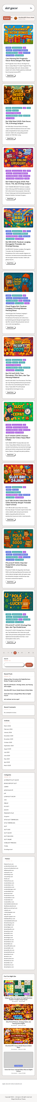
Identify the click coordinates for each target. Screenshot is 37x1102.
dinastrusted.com (9, 958)
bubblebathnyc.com (9, 918)
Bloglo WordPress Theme (18, 1099)
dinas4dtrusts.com (9, 950)
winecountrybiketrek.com (11, 868)
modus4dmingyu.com (10, 889)
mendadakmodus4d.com (11, 904)
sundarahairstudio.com (10, 866)
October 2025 (8, 742)
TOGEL (27, 178)
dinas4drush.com (8, 965)
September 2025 (9, 745)
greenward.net (8, 893)
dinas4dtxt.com (8, 933)
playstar (15, 362)
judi (24, 47)
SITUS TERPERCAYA (12, 53)
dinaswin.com (7, 956)
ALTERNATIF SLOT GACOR (11, 780)
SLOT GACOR (10, 55)
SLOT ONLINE (19, 55)
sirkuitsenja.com (8, 874)
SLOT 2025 (27, 53)
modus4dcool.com (9, 895)
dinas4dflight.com (9, 925)
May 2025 (7, 759)
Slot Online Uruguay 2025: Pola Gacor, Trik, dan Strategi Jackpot (18, 183)
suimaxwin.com (8, 872)
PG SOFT (6, 806)
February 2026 (8, 729)
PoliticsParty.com (8, 881)
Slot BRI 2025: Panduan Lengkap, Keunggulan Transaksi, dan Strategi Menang (18, 244)
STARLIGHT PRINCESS (10, 843)
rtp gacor (9, 50)
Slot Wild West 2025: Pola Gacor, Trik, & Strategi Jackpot (18, 122)
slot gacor (11, 8)
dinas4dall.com (8, 944)
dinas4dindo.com (8, 941)
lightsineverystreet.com (10, 908)
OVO (28, 108)
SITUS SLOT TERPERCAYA (20, 50)
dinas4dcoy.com (8, 931)
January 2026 (8, 732)
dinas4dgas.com (8, 927)
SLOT (20, 53)
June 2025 (7, 755)
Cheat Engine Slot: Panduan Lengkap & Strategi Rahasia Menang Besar (16, 308)
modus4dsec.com (9, 885)
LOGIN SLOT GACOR (9, 796)
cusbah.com (7, 910)
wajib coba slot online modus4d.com (12, 1084)
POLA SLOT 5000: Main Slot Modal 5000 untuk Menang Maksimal (16, 565)
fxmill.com (7, 879)
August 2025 (7, 749)
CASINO (8, 47)
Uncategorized (8, 849)
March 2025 (7, 765)
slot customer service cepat (11, 699)
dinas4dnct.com (8, 935)
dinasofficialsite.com (9, 946)
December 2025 (8, 736)
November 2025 (8, 739)
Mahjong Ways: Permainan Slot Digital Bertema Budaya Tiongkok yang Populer (17, 680)
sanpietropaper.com (9, 916)
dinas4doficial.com (9, 952)
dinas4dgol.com (8, 937)
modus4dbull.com (9, 891)
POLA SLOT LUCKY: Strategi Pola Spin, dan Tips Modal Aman (18, 626)
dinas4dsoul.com (8, 954)
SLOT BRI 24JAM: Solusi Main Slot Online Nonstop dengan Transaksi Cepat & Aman (18, 502)
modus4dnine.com (9, 887)
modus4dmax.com (9, 883)
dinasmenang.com (9, 923)
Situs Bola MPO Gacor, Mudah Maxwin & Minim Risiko (16, 17)
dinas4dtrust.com (9, 939)
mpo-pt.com (7, 914)
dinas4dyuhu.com (9, 967)
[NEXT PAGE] (32, 652)
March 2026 (7, 726)
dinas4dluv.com (8, 962)
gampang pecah (17, 47)
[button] (4, 652)
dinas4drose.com (9, 960)
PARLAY (9, 110)
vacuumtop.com (8, 876)
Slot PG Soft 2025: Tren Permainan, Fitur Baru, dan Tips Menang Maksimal (18, 375)
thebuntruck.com (8, 864)
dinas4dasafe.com (9, 929)
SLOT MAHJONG (8, 836)
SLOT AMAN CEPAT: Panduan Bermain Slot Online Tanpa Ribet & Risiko (18, 438)
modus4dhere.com (9, 897)
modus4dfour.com (9, 902)
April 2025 (7, 762)
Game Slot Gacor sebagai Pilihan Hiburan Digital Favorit (17, 694)
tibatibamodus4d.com (10, 906)
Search (6, 659)
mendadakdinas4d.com (10, 921)
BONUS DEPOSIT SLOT (10, 783)
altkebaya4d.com (9, 870)
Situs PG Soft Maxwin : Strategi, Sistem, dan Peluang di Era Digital (18, 685)
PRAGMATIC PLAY (9, 813)
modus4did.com (8, 900)
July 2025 (6, 752)
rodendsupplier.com (9, 912)
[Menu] (31, 8)
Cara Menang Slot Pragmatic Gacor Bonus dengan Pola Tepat (18, 59)
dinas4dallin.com (8, 948)
